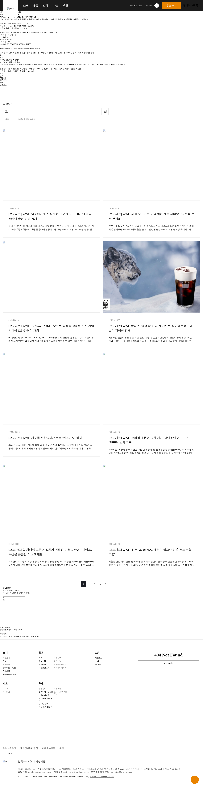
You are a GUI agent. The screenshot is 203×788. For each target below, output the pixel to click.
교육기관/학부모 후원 (60, 693)
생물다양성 (43, 664)
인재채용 (6, 671)
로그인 (149, 5)
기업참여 (57, 658)
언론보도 (98, 658)
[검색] (196, 119)
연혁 (4, 661)
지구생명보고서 (60, 664)
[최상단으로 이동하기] (195, 780)
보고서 (5, 689)
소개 (25, 5)
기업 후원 (58, 689)
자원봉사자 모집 (9, 674)
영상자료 (6, 692)
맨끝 (119, 584)
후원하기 (171, 5)
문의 (61, 748)
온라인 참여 (43, 704)
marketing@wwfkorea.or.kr (122, 772)
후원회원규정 (9, 748)
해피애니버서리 (60, 668)
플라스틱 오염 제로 (45, 699)
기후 (40, 658)
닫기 (1, 55)
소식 (45, 5)
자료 (55, 5)
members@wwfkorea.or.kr (40, 772)
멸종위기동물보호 (46, 692)
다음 (112, 584)
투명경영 (6, 664)
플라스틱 (42, 661)
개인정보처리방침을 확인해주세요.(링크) (26, 48)
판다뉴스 (98, 664)
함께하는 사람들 (9, 668)
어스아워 (57, 661)
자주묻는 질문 (136, 5)
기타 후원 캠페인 (45, 707)
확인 (4, 598)
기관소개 (6, 658)
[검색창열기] (156, 5)
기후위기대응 (44, 695)
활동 (35, 5)
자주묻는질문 (48, 748)
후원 (65, 5)
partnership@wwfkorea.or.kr (76, 772)
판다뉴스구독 (190, 5)
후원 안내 (42, 689)
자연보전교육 (44, 668)
